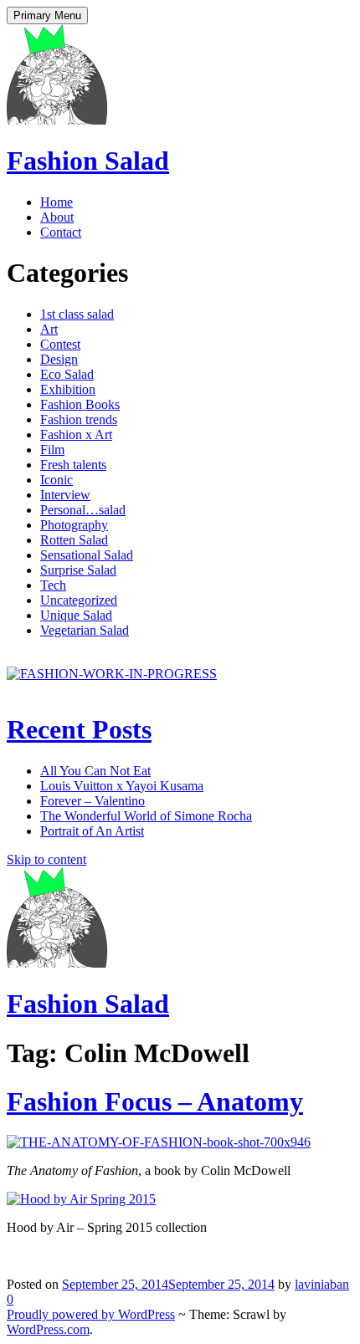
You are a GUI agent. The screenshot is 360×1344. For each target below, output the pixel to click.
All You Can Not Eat (95, 771)
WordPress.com (48, 1329)
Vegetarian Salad (84, 630)
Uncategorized (78, 600)
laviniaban (322, 1284)
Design (59, 359)
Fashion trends (78, 419)
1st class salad (77, 314)
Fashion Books (80, 404)
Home (56, 202)
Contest (60, 344)
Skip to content (46, 859)
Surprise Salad (78, 570)
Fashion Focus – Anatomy (155, 1101)
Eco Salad (67, 374)
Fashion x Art (76, 434)
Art (49, 329)
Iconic (56, 480)
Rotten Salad (74, 540)
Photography (74, 525)
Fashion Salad (88, 161)
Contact (60, 232)
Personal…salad (83, 510)
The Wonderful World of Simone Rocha (146, 816)
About (57, 217)
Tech (53, 585)
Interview (65, 495)
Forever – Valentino (92, 801)
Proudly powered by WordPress (91, 1314)
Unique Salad (76, 615)
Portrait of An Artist (92, 831)
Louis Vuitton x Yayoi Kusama (121, 786)
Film (52, 449)
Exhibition (67, 389)
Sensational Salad (86, 555)
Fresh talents (73, 464)
